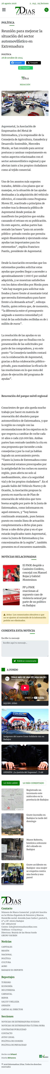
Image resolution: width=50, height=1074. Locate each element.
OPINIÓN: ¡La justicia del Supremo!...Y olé (23, 772)
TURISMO (6, 982)
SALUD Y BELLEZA (10, 1001)
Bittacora (12, 1058)
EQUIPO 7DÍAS (10, 703)
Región (5, 950)
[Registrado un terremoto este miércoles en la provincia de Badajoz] (12, 799)
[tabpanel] (25, 838)
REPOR (4, 998)
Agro (4, 966)
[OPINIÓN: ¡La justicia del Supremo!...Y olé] (25, 757)
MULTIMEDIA (8, 990)
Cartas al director (12, 1009)
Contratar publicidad (13, 1029)
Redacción (25, 84)
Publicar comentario (26, 661)
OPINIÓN (5, 1005)
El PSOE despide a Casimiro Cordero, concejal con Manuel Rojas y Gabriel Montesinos (35, 572)
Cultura (6, 962)
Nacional (6, 954)
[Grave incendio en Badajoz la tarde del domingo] (12, 824)
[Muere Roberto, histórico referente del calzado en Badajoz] (12, 849)
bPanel (14, 1054)
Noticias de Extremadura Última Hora (23, 1025)
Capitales (6, 947)
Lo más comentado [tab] (33, 783)
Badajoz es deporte (12, 970)
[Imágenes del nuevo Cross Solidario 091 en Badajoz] (25, 721)
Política (7, 22)
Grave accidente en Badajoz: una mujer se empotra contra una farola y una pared (36, 871)
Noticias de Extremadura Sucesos (20, 1021)
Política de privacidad (13, 1045)
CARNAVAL (6, 994)
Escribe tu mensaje (10, 638)
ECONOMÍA (6, 986)
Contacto (6, 1033)
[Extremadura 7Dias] (25, 11)
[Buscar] (46, 10)
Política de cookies (12, 1041)
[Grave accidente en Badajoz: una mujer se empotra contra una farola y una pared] (12, 874)
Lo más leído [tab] (11, 783)
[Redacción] (25, 78)
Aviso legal (7, 1037)
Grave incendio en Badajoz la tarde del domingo (36, 818)
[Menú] (3, 10)
